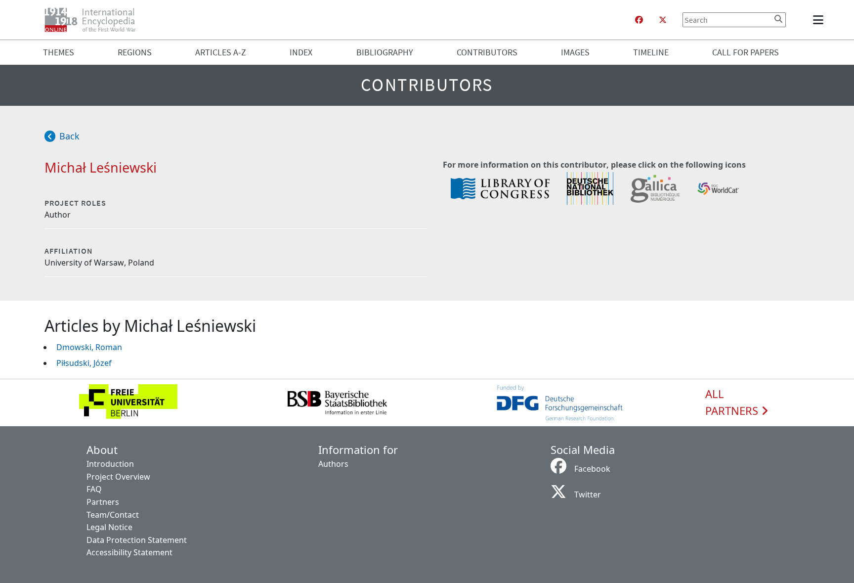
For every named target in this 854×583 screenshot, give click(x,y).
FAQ (94, 489)
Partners (102, 501)
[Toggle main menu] (820, 19)
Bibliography (384, 52)
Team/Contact (112, 514)
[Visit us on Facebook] (639, 20)
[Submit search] (778, 18)
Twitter (587, 494)
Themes (58, 52)
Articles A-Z (220, 52)
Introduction (110, 463)
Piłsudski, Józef (84, 363)
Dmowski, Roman (89, 347)
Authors (333, 463)
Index (301, 52)
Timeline (651, 52)
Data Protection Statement (136, 540)
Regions (135, 52)
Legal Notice (109, 527)
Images (575, 52)
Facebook (592, 468)
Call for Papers (745, 52)
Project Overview (118, 476)
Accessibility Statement (129, 552)
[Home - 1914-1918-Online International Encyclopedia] (94, 19)
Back (69, 136)
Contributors (487, 52)
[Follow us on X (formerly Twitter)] (663, 20)
